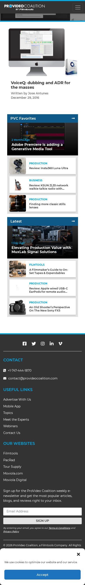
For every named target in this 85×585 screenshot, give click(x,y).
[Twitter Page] (34, 343)
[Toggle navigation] (78, 7)
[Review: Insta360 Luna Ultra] (17, 165)
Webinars (10, 426)
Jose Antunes (38, 93)
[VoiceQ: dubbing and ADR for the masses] (42, 52)
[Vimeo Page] (60, 343)
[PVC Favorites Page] (73, 118)
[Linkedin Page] (52, 343)
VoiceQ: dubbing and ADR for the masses (40, 85)
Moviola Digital (15, 480)
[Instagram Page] (43, 343)
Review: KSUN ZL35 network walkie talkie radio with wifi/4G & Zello (48, 189)
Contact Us (11, 433)
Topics (8, 413)
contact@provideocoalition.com (33, 378)
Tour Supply (12, 467)
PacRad (9, 460)
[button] (78, 554)
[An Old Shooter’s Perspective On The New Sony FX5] (17, 306)
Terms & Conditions (59, 528)
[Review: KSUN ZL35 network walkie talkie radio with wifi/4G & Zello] (17, 184)
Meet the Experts (16, 420)
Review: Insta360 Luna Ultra (48, 168)
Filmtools (10, 453)
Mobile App (11, 406)
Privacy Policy (11, 531)
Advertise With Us (17, 399)
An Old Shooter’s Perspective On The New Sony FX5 (49, 309)
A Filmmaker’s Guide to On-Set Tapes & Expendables (48, 271)
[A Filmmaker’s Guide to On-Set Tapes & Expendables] (17, 268)
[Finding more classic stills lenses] (17, 203)
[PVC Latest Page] (73, 221)
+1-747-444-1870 (19, 370)
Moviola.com (13, 473)
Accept (42, 575)
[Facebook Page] (25, 343)
